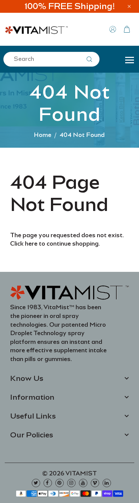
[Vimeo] (95, 483)
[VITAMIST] (36, 28)
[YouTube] (83, 483)
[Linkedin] (107, 483)
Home (42, 135)
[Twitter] (36, 483)
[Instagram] (71, 483)
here (31, 243)
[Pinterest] (59, 483)
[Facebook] (48, 483)
